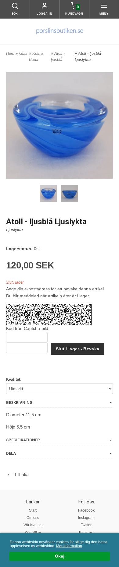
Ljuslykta (14, 229)
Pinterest (86, 532)
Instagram (86, 518)
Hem (10, 53)
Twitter (86, 525)
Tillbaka (19, 474)
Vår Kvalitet (32, 525)
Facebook (86, 510)
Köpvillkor (33, 532)
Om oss (33, 518)
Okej (59, 556)
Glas (23, 53)
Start (33, 510)
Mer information (69, 546)
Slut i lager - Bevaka (77, 348)
